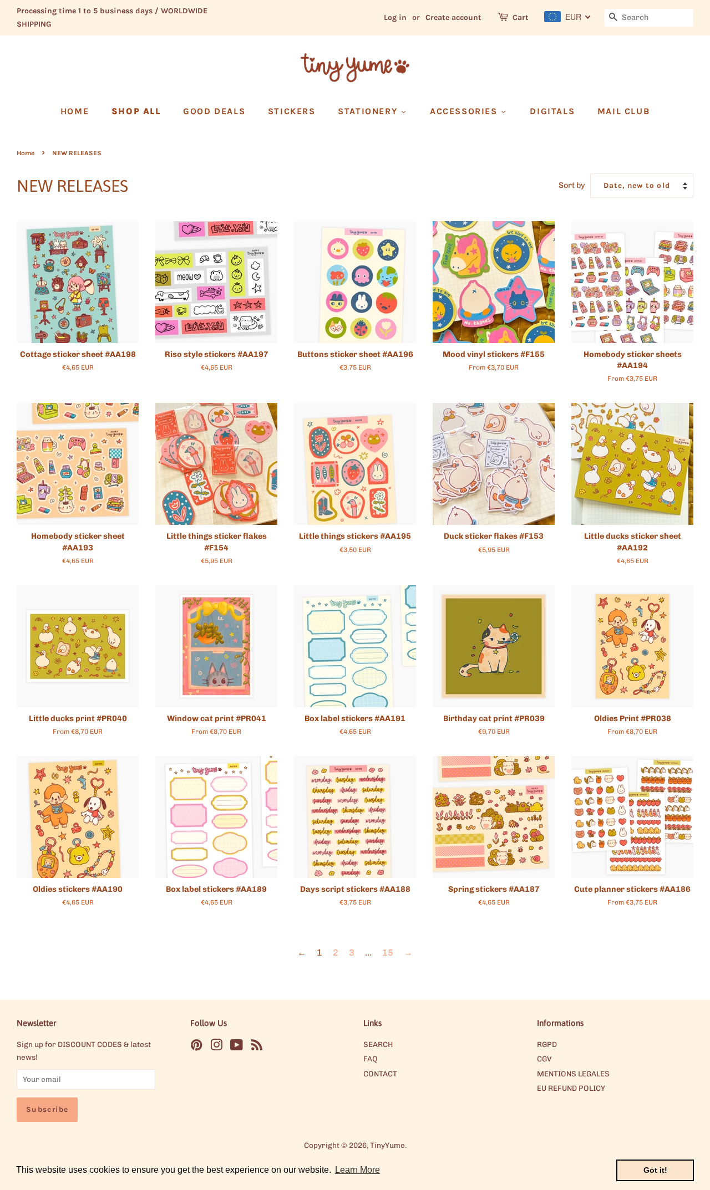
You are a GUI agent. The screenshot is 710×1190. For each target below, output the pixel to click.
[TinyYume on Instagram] (216, 1047)
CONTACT (380, 1073)
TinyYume (387, 1145)
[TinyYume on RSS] (257, 1047)
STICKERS (292, 111)
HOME (74, 111)
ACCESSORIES (465, 111)
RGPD (547, 1044)
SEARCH (378, 1044)
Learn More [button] (357, 1169)
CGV (544, 1058)
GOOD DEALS (214, 111)
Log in (395, 17)
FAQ (370, 1058)
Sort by (572, 185)
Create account (453, 17)
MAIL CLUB (623, 111)
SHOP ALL (136, 111)
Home (25, 153)
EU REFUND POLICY (571, 1088)
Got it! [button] (655, 1170)
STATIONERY (369, 111)
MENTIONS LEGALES (573, 1073)
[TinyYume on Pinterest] (196, 1047)
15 (387, 952)
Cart (521, 17)
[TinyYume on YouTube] (236, 1047)
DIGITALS (552, 111)
